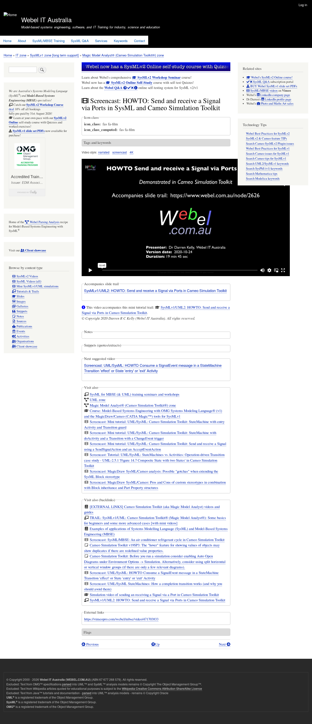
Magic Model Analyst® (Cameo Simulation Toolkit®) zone (123, 55)
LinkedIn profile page (277, 99)
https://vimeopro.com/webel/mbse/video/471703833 (121, 618)
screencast (119, 152)
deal (36, 107)
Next (223, 644)
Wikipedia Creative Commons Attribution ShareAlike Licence (162, 688)
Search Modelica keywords (263, 178)
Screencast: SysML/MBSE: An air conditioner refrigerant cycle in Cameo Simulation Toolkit (157, 539)
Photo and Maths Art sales (276, 103)
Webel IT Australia (46, 19)
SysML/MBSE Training (48, 40)
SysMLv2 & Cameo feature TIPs (266, 138)
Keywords (121, 40)
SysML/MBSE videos (264, 90)
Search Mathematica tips (261, 174)
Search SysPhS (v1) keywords (264, 168)
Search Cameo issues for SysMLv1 (267, 153)
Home (7, 40)
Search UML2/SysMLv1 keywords (267, 164)
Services (101, 40)
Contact (139, 40)
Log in (303, 4)
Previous (92, 644)
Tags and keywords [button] (97, 142)
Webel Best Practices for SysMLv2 (268, 133)
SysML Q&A (80, 40)
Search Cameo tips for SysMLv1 (266, 158)
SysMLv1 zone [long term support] (54, 55)
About (22, 40)
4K (131, 152)
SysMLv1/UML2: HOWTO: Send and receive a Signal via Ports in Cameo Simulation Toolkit (155, 290)
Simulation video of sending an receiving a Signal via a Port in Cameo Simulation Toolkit (154, 594)
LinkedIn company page (275, 95)
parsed (66, 684)
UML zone (98, 399)
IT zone (21, 55)
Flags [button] (87, 632)
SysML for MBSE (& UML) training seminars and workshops (134, 394)
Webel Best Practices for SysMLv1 (268, 148)
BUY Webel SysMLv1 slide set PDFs (273, 86)
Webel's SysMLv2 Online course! (271, 77)
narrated (103, 152)
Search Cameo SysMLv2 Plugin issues (270, 143)
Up (157, 644)
